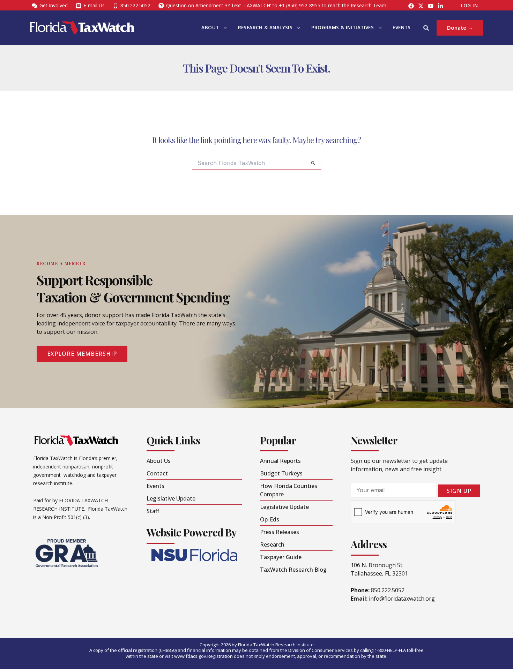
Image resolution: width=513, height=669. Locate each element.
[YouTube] (430, 6)
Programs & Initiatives (342, 27)
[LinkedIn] (440, 6)
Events (401, 27)
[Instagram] (421, 6)
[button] (223, 28)
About (210, 27)
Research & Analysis (265, 27)
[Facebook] (411, 6)
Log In (469, 5)
